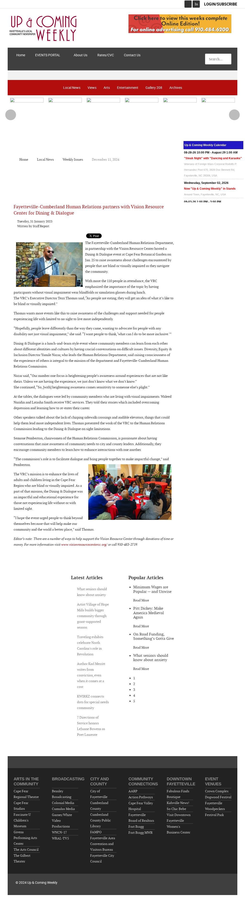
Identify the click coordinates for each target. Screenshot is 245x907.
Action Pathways (140, 797)
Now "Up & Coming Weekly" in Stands (210, 188)
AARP (132, 791)
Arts (107, 87)
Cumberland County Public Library (100, 820)
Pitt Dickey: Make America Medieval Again (148, 613)
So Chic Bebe (176, 809)
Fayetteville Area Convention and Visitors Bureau (102, 844)
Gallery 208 (153, 87)
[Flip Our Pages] (179, 23)
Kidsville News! (178, 803)
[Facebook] (188, 4)
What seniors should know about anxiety (150, 658)
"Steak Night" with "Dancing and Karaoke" (213, 158)
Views (92, 87)
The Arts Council (26, 849)
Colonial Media (63, 803)
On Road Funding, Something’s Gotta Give (153, 636)
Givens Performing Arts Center (25, 838)
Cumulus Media (63, 809)
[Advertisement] (95, 179)
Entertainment (127, 87)
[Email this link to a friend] (172, 221)
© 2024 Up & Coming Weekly (36, 882)
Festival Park (214, 815)
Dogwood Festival (218, 797)
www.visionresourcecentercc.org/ (84, 544)
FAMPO (95, 832)
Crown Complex (216, 791)
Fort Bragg (136, 826)
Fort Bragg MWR (140, 832)
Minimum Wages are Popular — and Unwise (152, 589)
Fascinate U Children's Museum (22, 820)
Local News (71, 87)
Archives (175, 87)
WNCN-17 (59, 832)
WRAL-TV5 (60, 838)
